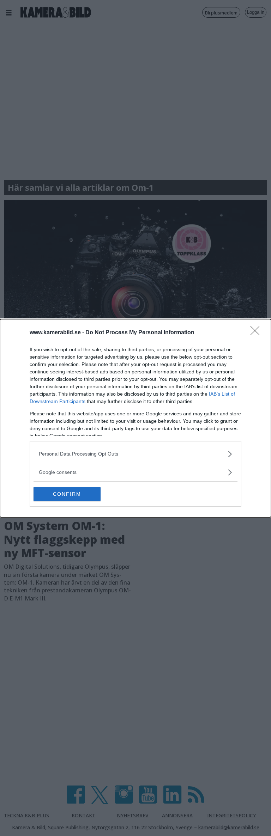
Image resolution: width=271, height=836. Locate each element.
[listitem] (135, 454)
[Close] (257, 333)
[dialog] (135, 418)
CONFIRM (67, 494)
